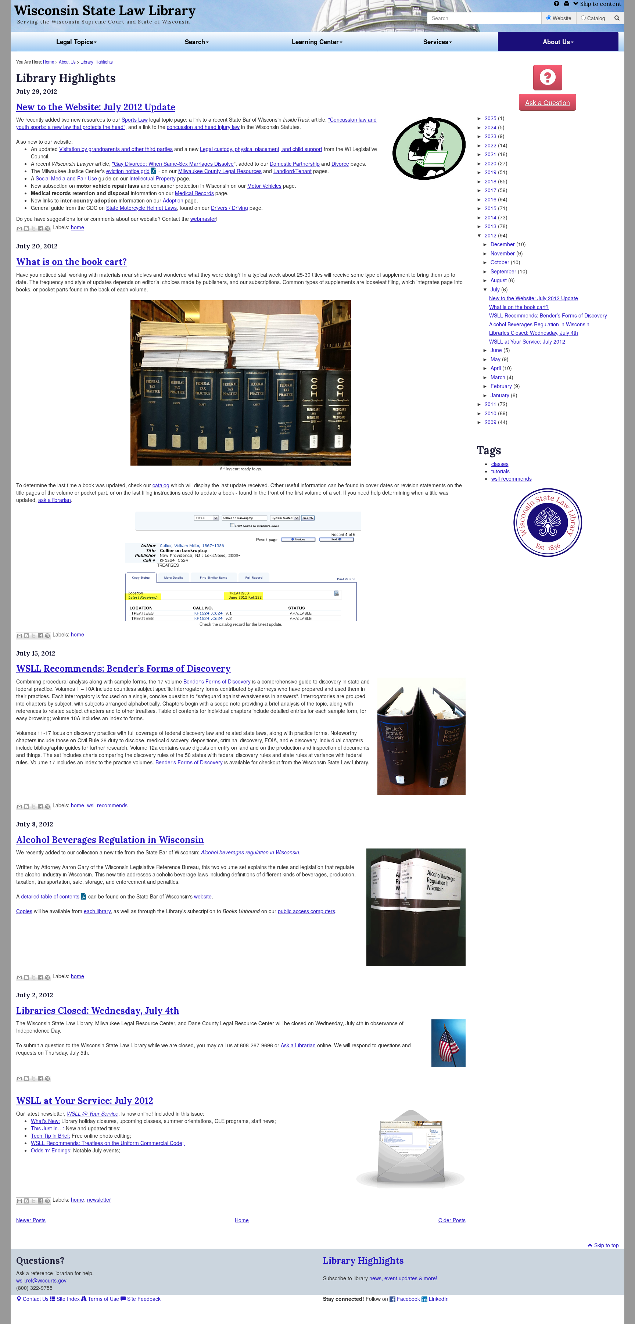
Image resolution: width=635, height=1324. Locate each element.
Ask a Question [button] (547, 102)
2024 (491, 127)
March (499, 377)
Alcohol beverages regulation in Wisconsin (250, 852)
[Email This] (19, 228)
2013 (491, 226)
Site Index (67, 1298)
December (503, 244)
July (496, 289)
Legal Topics (74, 41)
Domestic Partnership (295, 163)
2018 (491, 181)
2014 (491, 217)
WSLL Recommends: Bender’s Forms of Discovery (123, 668)
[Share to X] (33, 228)
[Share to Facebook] (40, 228)
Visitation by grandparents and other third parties (116, 149)
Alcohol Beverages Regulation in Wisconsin (110, 840)
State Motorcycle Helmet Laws (141, 207)
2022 (491, 145)
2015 (491, 208)
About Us (556, 41)
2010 (491, 413)
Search (195, 41)
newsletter (99, 1199)
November (503, 253)
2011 (491, 404)
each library (97, 911)
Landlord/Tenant (292, 171)
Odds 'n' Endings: (51, 1150)
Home (48, 62)
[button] (547, 77)
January (501, 395)
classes (500, 463)
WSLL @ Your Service (92, 1113)
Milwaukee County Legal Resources (220, 171)
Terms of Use (102, 1298)
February (502, 386)
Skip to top (606, 1245)
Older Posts (452, 1220)
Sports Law (135, 119)
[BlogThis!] (26, 228)
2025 (491, 118)
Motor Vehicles (264, 185)
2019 (491, 172)
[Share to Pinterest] (47, 228)
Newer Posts (31, 1220)
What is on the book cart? (71, 262)
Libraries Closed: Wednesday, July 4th (97, 1010)
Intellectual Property (152, 178)
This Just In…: (47, 1128)
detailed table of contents (50, 896)
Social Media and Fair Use (66, 178)
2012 (491, 235)
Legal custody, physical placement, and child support (261, 149)
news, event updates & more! (403, 1278)
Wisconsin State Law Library (105, 10)
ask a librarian (54, 499)
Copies (24, 911)
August (499, 280)
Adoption (173, 200)
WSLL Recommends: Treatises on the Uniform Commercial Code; (108, 1143)
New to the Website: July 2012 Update (95, 107)
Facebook (407, 1298)
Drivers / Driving (229, 207)
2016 (491, 199)
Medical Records (194, 193)
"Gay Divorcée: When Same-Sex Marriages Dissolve (173, 163)
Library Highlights (96, 62)
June (497, 350)
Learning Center (315, 41)
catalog (161, 485)
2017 (491, 190)
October (501, 262)
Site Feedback (143, 1298)
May (496, 359)
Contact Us (35, 1298)
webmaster (203, 218)
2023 (491, 136)
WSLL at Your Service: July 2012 (84, 1100)
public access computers (306, 911)
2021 (491, 154)
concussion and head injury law (203, 126)
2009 (491, 422)
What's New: (45, 1120)
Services (435, 41)
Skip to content (600, 3)
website (203, 896)
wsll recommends (107, 805)
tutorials (500, 471)
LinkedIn (438, 1298)
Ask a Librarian (298, 1045)
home (77, 227)
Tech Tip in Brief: (50, 1135)
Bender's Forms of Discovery (217, 681)
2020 (491, 163)
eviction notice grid (128, 171)
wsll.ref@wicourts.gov (41, 1280)
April (496, 368)
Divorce (340, 163)
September (504, 271)
